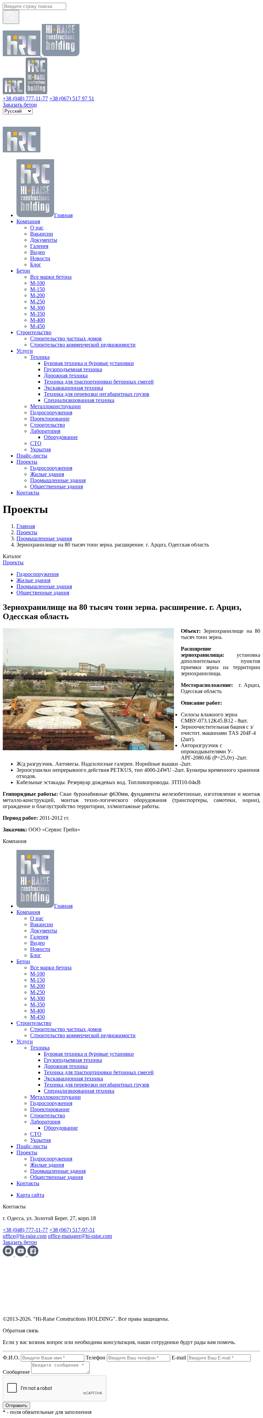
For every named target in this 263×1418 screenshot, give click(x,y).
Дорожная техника (66, 375)
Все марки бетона (51, 277)
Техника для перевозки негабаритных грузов (96, 394)
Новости (40, 258)
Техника (40, 357)
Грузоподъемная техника (73, 369)
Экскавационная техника (73, 388)
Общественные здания (56, 486)
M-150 (37, 289)
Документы (43, 240)
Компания (28, 221)
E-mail (179, 1357)
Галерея (39, 246)
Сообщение (16, 1372)
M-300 (37, 308)
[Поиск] (11, 17)
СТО (35, 443)
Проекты (26, 462)
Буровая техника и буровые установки (89, 363)
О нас (36, 227)
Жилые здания (47, 474)
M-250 (37, 301)
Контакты (27, 492)
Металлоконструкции (55, 406)
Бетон (23, 271)
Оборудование (61, 437)
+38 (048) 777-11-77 (25, 98)
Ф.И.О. (11, 1357)
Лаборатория (45, 431)
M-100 (37, 283)
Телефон (95, 1357)
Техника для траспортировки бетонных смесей (99, 382)
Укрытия (40, 449)
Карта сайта (30, 1195)
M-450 (37, 326)
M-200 (37, 295)
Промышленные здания (58, 480)
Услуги (24, 351)
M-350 (37, 314)
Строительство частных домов (66, 338)
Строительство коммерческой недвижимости (83, 345)
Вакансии (41, 234)
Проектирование (50, 419)
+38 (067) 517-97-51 (72, 1230)
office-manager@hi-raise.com (80, 1236)
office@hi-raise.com (25, 1236)
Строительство (33, 332)
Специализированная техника (79, 400)
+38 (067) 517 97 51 (71, 98)
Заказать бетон (20, 105)
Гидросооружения (51, 412)
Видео (37, 252)
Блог (35, 264)
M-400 (37, 320)
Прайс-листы (31, 456)
